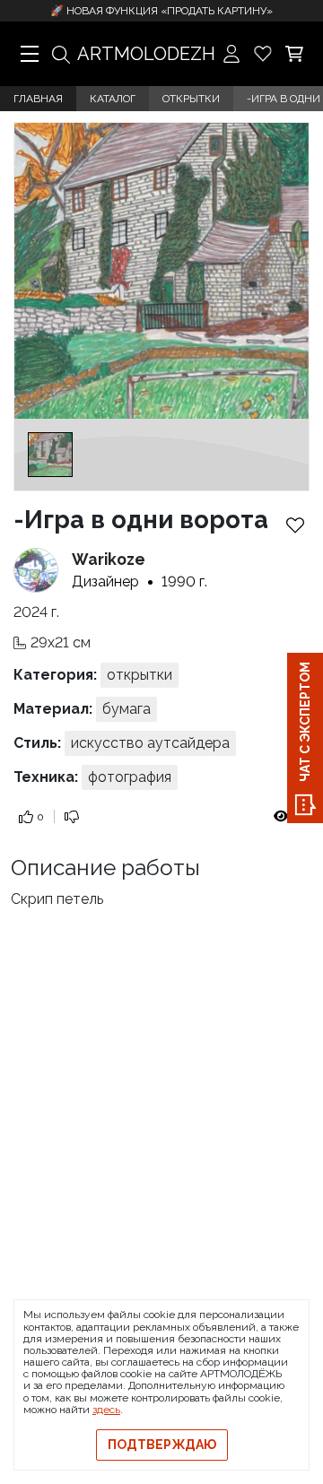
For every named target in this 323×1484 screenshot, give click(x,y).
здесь (106, 1409)
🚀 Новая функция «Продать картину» (161, 10)
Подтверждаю (162, 1444)
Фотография (129, 776)
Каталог (112, 98)
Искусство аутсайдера (150, 742)
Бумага (126, 708)
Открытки (191, 98)
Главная (38, 98)
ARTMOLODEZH (146, 54)
